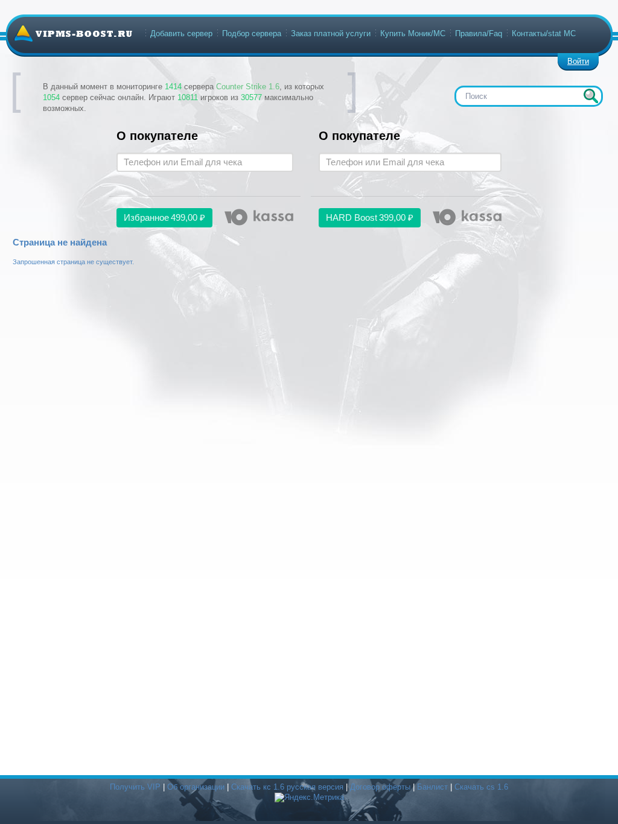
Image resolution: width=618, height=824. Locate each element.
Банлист (432, 786)
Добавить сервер (181, 33)
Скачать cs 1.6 (481, 786)
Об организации (196, 786)
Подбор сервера (251, 33)
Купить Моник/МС (412, 33)
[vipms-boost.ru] (73, 33)
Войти (578, 61)
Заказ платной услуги (331, 33)
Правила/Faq (478, 33)
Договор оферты (380, 786)
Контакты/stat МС (544, 33)
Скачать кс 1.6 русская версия (287, 786)
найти (591, 96)
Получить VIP (135, 786)
